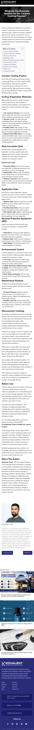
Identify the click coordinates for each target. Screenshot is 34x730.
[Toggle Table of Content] (22, 49)
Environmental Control (10, 62)
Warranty (14, 687)
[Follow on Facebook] (7, 724)
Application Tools (8, 58)
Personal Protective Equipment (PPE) (14, 60)
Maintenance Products (10, 64)
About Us (4, 684)
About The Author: (10, 71)
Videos (3, 687)
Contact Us (15, 689)
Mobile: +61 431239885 (14, 705)
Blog (3, 689)
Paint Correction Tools (10, 55)
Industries (15, 684)
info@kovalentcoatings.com (14, 713)
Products (14, 682)
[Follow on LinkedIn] (17, 724)
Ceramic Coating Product (11, 51)
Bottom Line (7, 69)
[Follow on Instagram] (12, 724)
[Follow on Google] (21, 724)
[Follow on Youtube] (26, 724)
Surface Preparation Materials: (12, 53)
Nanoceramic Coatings (10, 66)
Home (3, 682)
